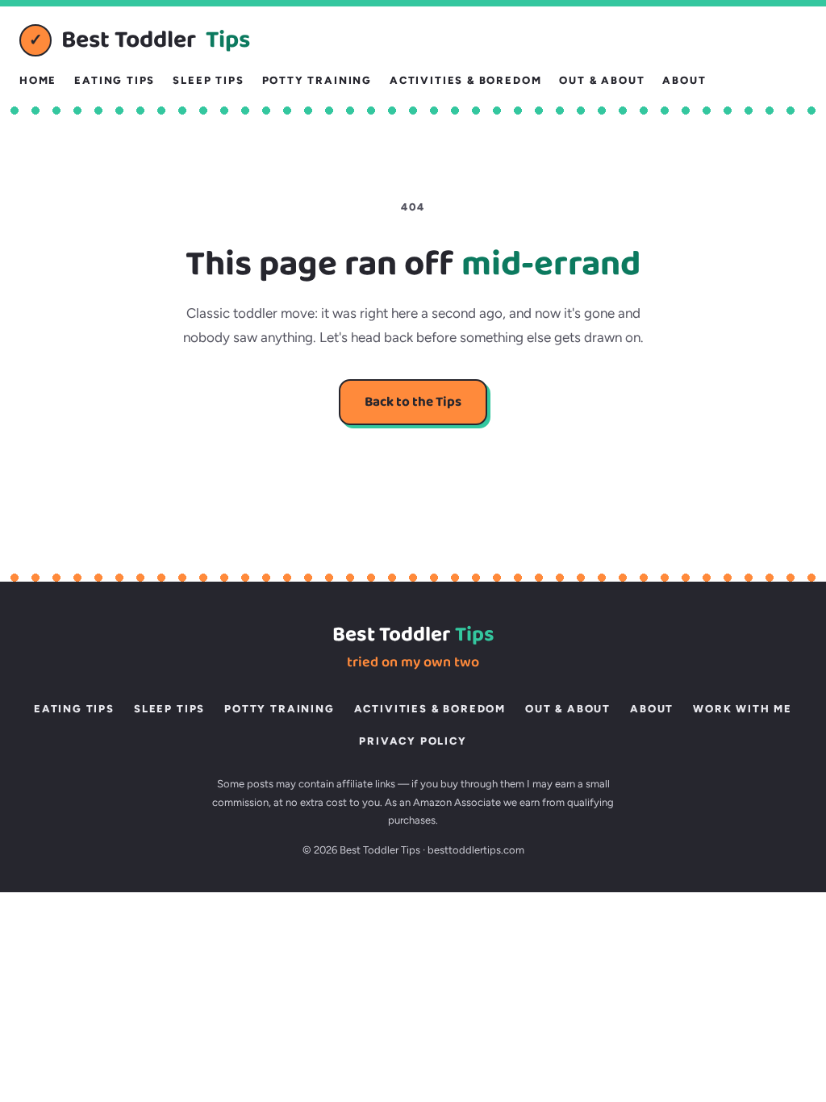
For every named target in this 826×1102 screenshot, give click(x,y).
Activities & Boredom (465, 80)
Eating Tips (114, 80)
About (684, 80)
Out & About (602, 80)
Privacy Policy (412, 741)
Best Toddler (139, 40)
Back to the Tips (413, 402)
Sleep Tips (208, 80)
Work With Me (742, 709)
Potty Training (317, 80)
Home (37, 80)
